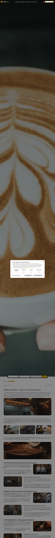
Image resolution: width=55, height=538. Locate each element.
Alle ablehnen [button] (28, 275)
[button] (16, 275)
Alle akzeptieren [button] (38, 275)
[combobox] (43, 261)
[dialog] (27, 269)
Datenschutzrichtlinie (31, 267)
